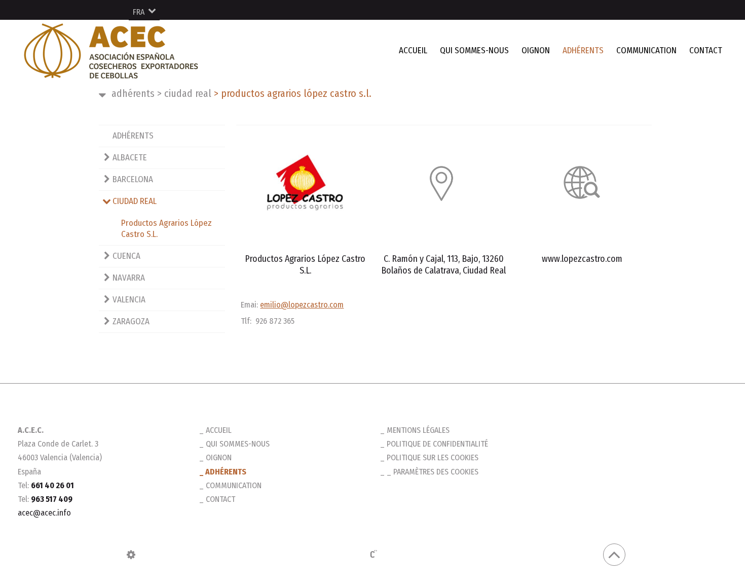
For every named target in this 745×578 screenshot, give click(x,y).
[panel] (131, 554)
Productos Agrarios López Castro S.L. (166, 229)
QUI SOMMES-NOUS (474, 50)
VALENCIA (129, 299)
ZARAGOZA (131, 321)
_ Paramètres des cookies (432, 472)
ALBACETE (130, 157)
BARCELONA (133, 179)
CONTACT (705, 50)
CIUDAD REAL (184, 93)
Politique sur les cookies (432, 457)
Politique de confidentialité (437, 444)
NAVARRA (129, 278)
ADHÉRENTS (583, 50)
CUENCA (126, 256)
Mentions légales (418, 430)
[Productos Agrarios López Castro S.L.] (305, 182)
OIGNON (536, 50)
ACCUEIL (413, 50)
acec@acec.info (44, 513)
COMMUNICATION (646, 50)
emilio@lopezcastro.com (302, 305)
